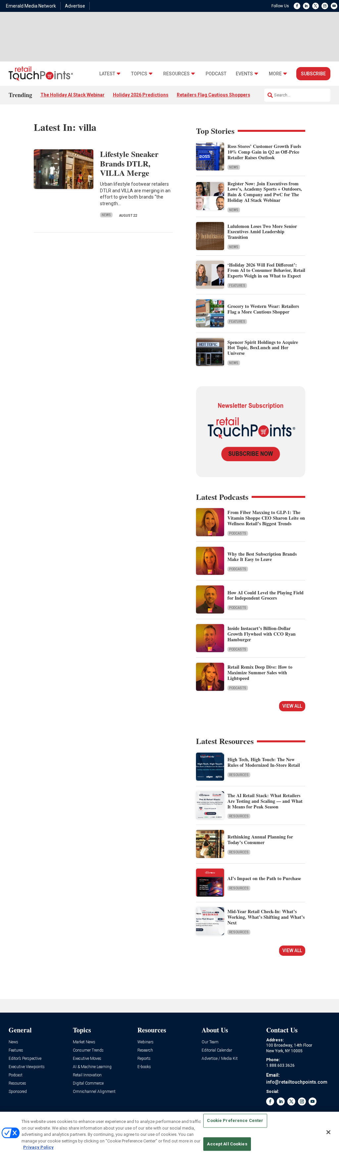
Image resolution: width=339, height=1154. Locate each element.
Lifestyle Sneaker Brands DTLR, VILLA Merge (129, 163)
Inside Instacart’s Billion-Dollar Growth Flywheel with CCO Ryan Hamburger (261, 634)
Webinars (145, 1042)
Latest (107, 73)
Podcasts (237, 533)
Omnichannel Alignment (94, 1092)
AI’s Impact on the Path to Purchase (264, 878)
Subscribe (313, 73)
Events (244, 73)
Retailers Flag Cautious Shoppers (213, 94)
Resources (176, 73)
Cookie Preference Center (235, 1120)
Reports (144, 1059)
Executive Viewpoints (27, 1067)
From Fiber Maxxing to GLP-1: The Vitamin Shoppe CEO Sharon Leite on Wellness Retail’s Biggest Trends (266, 518)
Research (145, 1050)
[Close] (328, 1132)
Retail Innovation (87, 1075)
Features (237, 285)
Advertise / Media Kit (220, 1059)
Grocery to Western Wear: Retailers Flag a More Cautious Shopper (263, 309)
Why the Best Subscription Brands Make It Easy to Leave (262, 556)
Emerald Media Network (31, 6)
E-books (144, 1067)
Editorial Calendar (217, 1050)
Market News (84, 1042)
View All (292, 706)
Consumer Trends (88, 1050)
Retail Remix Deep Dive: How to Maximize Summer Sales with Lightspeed (259, 672)
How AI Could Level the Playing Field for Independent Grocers (265, 595)
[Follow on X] (315, 6)
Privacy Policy (38, 1147)
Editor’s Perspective (25, 1059)
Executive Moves (87, 1059)
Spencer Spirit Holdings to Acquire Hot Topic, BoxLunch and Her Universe (262, 348)
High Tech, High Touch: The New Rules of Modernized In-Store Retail (263, 762)
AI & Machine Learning (92, 1067)
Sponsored (18, 1092)
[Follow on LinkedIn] (306, 6)
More (275, 73)
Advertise (75, 6)
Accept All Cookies (227, 1143)
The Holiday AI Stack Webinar (72, 94)
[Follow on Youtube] (334, 6)
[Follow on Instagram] (324, 6)
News (106, 215)
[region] (169, 1133)
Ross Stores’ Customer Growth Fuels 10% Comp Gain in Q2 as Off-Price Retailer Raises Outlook (264, 152)
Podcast (216, 73)
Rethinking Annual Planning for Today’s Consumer (260, 839)
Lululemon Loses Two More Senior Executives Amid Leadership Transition (262, 232)
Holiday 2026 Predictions (141, 94)
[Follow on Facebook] (297, 6)
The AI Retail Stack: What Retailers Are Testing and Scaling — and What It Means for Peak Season (265, 801)
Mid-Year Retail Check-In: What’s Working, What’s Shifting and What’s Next (266, 917)
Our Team (210, 1042)
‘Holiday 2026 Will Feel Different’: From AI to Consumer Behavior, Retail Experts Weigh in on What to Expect (266, 270)
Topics (139, 73)
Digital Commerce (88, 1083)
